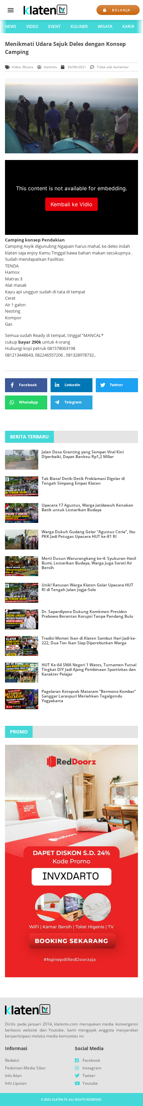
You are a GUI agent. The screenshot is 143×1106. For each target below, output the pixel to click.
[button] (11, 10)
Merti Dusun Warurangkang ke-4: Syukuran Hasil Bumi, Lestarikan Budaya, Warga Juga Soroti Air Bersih (89, 563)
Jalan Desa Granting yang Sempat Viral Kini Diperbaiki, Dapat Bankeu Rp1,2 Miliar (83, 454)
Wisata (105, 26)
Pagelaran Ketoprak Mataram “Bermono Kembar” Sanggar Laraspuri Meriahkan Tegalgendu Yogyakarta (89, 696)
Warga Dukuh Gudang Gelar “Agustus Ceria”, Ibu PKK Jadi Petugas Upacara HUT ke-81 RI (88, 534)
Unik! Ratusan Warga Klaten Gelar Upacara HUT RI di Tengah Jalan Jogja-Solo (87, 587)
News (10, 26)
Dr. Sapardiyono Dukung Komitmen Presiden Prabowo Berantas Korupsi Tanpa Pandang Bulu (87, 614)
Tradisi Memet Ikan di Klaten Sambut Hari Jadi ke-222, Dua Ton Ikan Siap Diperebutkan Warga (89, 640)
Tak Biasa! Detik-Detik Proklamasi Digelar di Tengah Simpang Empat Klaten (83, 481)
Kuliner (79, 26)
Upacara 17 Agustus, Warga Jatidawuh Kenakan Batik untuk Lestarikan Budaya (87, 507)
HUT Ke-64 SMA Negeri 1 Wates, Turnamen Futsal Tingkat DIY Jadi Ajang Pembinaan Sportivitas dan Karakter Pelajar (89, 669)
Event (54, 26)
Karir (128, 26)
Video (32, 26)
